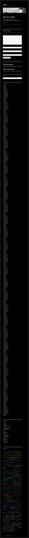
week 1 (7, 515)
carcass (16, 459)
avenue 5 (11, 454)
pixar (7, 493)
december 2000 (6, 409)
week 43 (4, 524)
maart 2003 (5, 380)
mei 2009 (5, 302)
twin (9, 512)
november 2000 (6, 410)
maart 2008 (5, 317)
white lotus (8, 528)
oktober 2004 (6, 360)
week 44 (7, 524)
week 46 (14, 524)
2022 (7, 450)
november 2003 (6, 372)
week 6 (20, 515)
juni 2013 (5, 251)
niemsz (5, 4)
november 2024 (6, 106)
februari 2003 (6, 381)
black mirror (8, 457)
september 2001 (6, 399)
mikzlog (5, 433)
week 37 (4, 523)
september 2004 (6, 361)
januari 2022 (5, 142)
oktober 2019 (6, 170)
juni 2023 (5, 124)
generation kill (16, 468)
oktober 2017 (6, 196)
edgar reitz (6, 466)
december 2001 (6, 396)
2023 (8, 450)
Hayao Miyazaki (9, 471)
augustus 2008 (6, 311)
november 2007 (6, 321)
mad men (14, 484)
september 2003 (6, 374)
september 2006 (6, 336)
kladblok (12, 478)
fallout (18, 466)
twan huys (7, 512)
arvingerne (8, 454)
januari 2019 (5, 180)
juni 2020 (5, 162)
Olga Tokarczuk (9, 491)
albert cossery (16, 450)
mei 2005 (5, 353)
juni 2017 (5, 200)
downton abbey (18, 465)
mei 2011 (5, 276)
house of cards (15, 472)
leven (8, 483)
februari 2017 (6, 204)
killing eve (8, 478)
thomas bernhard (14, 509)
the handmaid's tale (18, 505)
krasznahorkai (19, 478)
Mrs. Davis (13, 488)
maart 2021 (5, 152)
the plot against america (6, 508)
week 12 (18, 516)
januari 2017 (5, 205)
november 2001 (6, 397)
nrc (3, 491)
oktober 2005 (6, 347)
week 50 (8, 526)
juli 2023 (5, 123)
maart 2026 (5, 89)
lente (16, 481)
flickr (6, 468)
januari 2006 (5, 344)
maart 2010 (5, 291)
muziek (4, 489)
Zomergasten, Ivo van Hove (10, 19)
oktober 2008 (6, 309)
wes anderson (13, 527)
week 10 (12, 516)
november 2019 (6, 169)
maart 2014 (5, 241)
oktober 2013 (6, 247)
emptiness (10, 466)
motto (19, 487)
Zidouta (5, 443)
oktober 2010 (6, 284)
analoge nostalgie (18, 451)
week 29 (17, 520)
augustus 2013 (6, 249)
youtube (5, 530)
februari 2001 (6, 407)
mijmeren (7, 487)
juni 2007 (5, 326)
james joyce (12, 475)
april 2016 (5, 215)
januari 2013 (5, 256)
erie (12, 466)
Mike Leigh (13, 487)
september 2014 (6, 235)
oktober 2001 (6, 398)
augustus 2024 (6, 109)
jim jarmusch (8, 476)
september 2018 (6, 184)
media (10, 486)
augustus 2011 (6, 273)
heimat (12, 471)
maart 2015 (5, 229)
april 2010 (5, 290)
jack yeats (6, 475)
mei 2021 (5, 150)
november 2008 (6, 308)
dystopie (4, 466)
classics (15, 460)
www (19, 528)
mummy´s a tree (19, 488)
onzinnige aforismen (16, 491)
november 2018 (6, 182)
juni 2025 (5, 98)
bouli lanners (6, 459)
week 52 (15, 526)
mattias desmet (5, 486)
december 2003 (6, 371)
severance (10, 498)
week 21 (10, 519)
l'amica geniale (17, 479)
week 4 (15, 515)
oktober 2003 (6, 373)
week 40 (13, 523)
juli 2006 (5, 338)
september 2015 (6, 222)
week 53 (18, 526)
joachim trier (12, 476)
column (12, 461)
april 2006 (5, 341)
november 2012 (6, 258)
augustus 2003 (6, 375)
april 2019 (5, 177)
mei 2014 (5, 239)
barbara (21, 454)
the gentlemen (12, 505)
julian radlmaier (12, 477)
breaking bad (11, 459)
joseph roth (5, 477)
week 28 (13, 520)
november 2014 (6, 233)
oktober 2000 (6, 411)
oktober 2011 (5, 271)
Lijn (4, 431)
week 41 (17, 523)
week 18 (19, 518)
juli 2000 (5, 414)
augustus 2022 (6, 134)
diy (5, 465)
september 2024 (6, 108)
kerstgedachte (4, 478)
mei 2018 (5, 188)
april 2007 (5, 328)
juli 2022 (5, 135)
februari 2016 (6, 217)
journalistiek (8, 477)
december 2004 (6, 358)
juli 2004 (5, 363)
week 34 (13, 522)
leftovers (14, 481)
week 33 (10, 522)
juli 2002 (5, 389)
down (15, 465)
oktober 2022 (6, 132)
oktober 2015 (6, 221)
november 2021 (6, 144)
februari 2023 (6, 128)
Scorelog (5, 437)
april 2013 (5, 253)
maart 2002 (5, 393)
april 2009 (5, 303)
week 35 (20, 24)
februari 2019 (6, 179)
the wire (4, 509)
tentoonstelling (14, 502)
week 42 (20, 523)
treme (17, 511)
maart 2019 (5, 178)
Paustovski (19, 492)
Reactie (4, 34)
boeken (4, 459)
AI (14, 450)
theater (18, 502)
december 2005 (6, 345)
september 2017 (6, 197)
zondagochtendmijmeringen (7, 531)
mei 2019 (5, 176)
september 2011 (6, 272)
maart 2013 (5, 254)
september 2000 (6, 412)
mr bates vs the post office (8, 488)
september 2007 (6, 323)
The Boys (10, 504)
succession (10, 501)
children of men (10, 460)
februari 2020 (6, 166)
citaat (13, 460)
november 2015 (6, 220)
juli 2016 (5, 212)
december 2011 (6, 269)
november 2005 (6, 346)
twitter (15, 512)
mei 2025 (5, 99)
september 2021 (6, 146)
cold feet (9, 461)
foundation (10, 468)
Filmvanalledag (6, 429)
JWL (4, 430)
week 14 (7, 518)
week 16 (13, 518)
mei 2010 (5, 289)
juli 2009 (5, 300)
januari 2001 (5, 408)
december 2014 (6, 232)
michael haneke (13, 486)
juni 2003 (5, 377)
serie (16, 24)
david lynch (5, 464)
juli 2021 (5, 148)
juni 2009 (5, 301)
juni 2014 (5, 238)
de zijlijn (5, 427)
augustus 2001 (6, 400)
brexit (14, 459)
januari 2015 (5, 231)
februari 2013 (6, 255)
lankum (7, 481)
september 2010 (6, 285)
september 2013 (6, 248)
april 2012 (5, 265)
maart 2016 (5, 216)
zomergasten (4, 25)
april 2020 (5, 164)
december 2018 (6, 181)
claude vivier (17, 460)
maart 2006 (5, 342)
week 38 (7, 523)
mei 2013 (5, 252)
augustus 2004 (6, 362)
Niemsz (4, 24)
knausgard (16, 478)
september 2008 (6, 310)
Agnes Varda (12, 450)
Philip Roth (5, 493)
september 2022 (6, 133)
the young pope (9, 509)
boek (19, 457)
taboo (14, 501)
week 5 (17, 515)
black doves (4, 457)
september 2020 (6, 159)
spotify (15, 499)
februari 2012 (6, 267)
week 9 (9, 516)
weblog (5, 515)
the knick (4, 507)
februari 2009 (6, 305)
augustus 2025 (6, 96)
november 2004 (6, 359)
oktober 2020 (6, 158)
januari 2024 (5, 116)
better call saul (18, 455)
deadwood (13, 464)
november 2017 (6, 195)
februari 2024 (6, 115)
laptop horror (10, 481)
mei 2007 (5, 327)
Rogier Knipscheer (6, 436)
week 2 (9, 515)
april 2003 (5, 379)
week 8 (7, 516)
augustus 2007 (6, 324)
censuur (19, 459)
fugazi (13, 468)
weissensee (4, 527)
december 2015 (6, 219)
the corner (17, 504)
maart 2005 (5, 355)
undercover (18, 512)
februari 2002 (6, 394)
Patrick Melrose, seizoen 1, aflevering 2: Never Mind (12, 20)
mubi (16, 488)
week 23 (16, 519)
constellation (15, 461)
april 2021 (5, 151)
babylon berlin (17, 454)
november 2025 (6, 93)
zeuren (7, 530)
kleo (13, 478)
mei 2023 (5, 125)
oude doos (6, 492)
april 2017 (5, 202)
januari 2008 (5, 319)
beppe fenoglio (13, 455)
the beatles (6, 504)
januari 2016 (5, 218)
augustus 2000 (6, 413)
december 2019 (6, 168)
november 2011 (6, 270)
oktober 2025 (6, 94)
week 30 (20, 520)
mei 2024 (5, 112)
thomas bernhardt (18, 509)
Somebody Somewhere (10, 499)
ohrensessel (5, 491)
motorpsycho (16, 487)
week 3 (12, 515)
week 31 (4, 522)
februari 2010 (6, 292)
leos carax (18, 481)
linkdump (15, 483)
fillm (21, 466)
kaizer (19, 477)
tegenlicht (7, 502)
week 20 (7, 519)
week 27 (10, 520)
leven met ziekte (11, 483)
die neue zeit (17, 464)
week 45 (10, 524)
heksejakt (15, 471)
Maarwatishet (6, 432)
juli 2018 (5, 186)
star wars (17, 499)
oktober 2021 (6, 145)
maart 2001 (5, 406)
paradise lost (11, 492)
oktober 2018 (6, 183)
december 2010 (6, 282)
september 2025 (6, 95)
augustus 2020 (6, 160)
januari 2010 (5, 293)
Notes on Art (5, 434)
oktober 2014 (6, 234)
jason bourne (18, 475)
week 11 (15, 516)
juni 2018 (5, 187)
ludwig (21, 483)
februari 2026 (6, 90)
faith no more (15, 466)
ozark (9, 492)
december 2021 (6, 143)
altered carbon (13, 451)
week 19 (4, 519)
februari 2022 (6, 141)
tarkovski (17, 501)
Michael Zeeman (17, 486)
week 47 (17, 524)
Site (3, 53)
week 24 (20, 519)
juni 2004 (5, 364)
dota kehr (13, 465)
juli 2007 (5, 325)
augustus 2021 (6, 147)
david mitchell (9, 464)
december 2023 (6, 117)
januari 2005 (5, 357)
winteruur (16, 528)
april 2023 (5, 126)
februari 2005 (6, 356)
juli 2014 (5, 237)
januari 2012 (5, 268)
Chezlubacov (5, 425)
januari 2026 (5, 91)
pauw (3, 493)
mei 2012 (5, 264)
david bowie (19, 462)
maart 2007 (5, 329)
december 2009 (6, 294)
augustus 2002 (6, 388)
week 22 (13, 519)
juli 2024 (5, 110)
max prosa (8, 486)
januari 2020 (5, 167)
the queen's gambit (13, 508)
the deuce (7, 505)
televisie (18, 24)
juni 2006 (5, 339)
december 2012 (6, 257)
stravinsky (6, 501)
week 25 (4, 520)
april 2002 (5, 392)
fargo (20, 466)
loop (18, 483)
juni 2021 (5, 149)
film (10, 24)
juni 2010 (5, 288)
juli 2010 (5, 287)
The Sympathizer (18, 508)
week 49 (5, 526)
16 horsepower (4, 450)
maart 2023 (5, 127)
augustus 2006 (6, 337)
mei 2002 (5, 391)
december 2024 (6, 105)
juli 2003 (5, 376)
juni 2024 (5, 111)
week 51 (11, 526)
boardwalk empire (14, 457)
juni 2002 (5, 390)
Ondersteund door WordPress (8, 535)
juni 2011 (5, 275)
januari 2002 (5, 395)
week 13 (4, 518)
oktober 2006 (6, 335)
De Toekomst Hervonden (7, 426)
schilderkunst (10, 496)
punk (13, 493)
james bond (9, 475)
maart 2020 (5, 165)
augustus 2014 (6, 236)
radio (15, 493)
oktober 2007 (6, 322)
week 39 (10, 523)
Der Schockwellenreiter (7, 428)
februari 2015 (6, 230)
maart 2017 (5, 203)
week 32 (7, 522)
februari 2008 (6, 318)
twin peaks (12, 512)
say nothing (6, 496)
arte (5, 454)
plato (9, 493)
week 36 (20, 522)
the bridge (14, 504)
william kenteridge (12, 528)
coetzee (7, 461)
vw (3, 515)
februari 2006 (6, 343)
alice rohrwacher (8, 451)
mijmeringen (10, 487)
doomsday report (10, 465)
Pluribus (11, 493)
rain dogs (17, 493)
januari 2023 (5, 129)
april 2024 (5, 113)
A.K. (5, 22)
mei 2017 (5, 201)
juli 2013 (5, 250)
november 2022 (6, 131)
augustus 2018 (6, 185)
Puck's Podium (6, 435)
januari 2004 (5, 370)
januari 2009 (5, 306)
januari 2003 (5, 382)
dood (6, 465)
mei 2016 (5, 214)
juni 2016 (5, 213)
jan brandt (15, 475)
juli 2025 (5, 97)
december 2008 (6, 307)
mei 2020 (5, 163)
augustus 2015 (6, 223)
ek (8, 466)
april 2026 (5, 88)
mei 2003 (5, 378)
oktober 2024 (6, 107)
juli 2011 (5, 274)
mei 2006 (5, 340)
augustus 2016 (6, 211)
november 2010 (6, 283)
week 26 (7, 520)
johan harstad (16, 476)
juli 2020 (5, 161)
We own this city (8, 527)
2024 (10, 450)
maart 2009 (5, 304)
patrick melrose (14, 24)
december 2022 (6, 130)
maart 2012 (5, 266)
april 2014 (5, 240)
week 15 (10, 518)
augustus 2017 (6, 198)
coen (5, 461)
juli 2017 (5, 199)
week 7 (4, 516)
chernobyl (6, 460)
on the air (12, 491)
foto (7, 468)
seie (12, 496)
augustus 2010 (6, 286)
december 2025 (6, 92)
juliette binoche (16, 477)
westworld (16, 527)
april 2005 (5, 354)
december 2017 (6, 194)
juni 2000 (5, 415)
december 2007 (6, 320)
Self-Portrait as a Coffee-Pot (16, 496)
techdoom (4, 502)
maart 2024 (5, 114)
